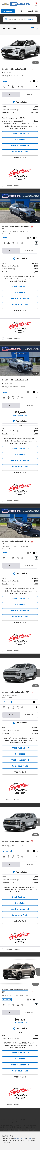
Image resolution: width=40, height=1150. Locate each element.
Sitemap (23, 1138)
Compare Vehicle (13, 185)
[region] (20, 436)
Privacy (29, 1138)
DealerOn (17, 1138)
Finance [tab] (29, 94)
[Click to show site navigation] (36, 11)
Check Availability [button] (20, 134)
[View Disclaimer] (22, 86)
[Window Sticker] (36, 86)
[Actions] (36, 69)
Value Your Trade (20, 152)
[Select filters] (32, 28)
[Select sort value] (36, 29)
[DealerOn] (7, 1136)
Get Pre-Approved (20, 146)
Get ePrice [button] (20, 140)
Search (31, 19)
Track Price (21, 102)
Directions (20, 11)
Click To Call (20, 158)
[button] (8, 11)
